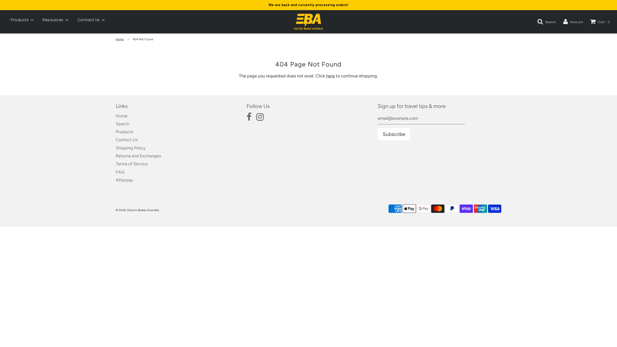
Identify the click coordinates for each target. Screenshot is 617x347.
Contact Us (127, 139)
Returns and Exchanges (138, 156)
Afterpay (124, 180)
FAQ (120, 172)
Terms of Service (132, 164)
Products (124, 131)
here (330, 76)
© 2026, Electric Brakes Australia (137, 210)
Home (120, 39)
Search (122, 124)
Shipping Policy (130, 148)
